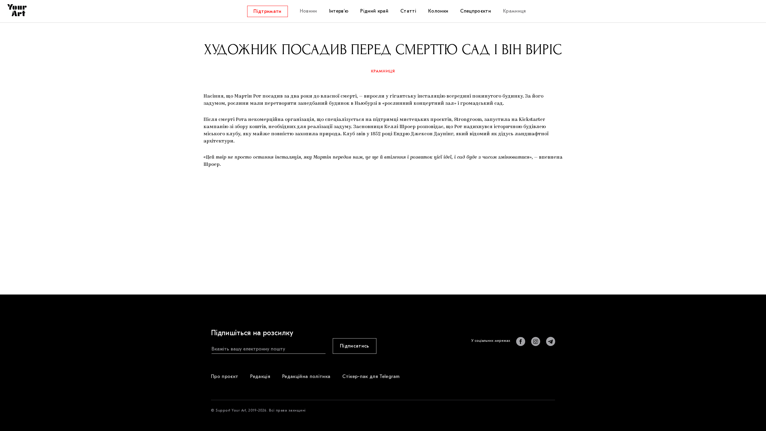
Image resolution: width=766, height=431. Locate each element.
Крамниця (383, 71)
